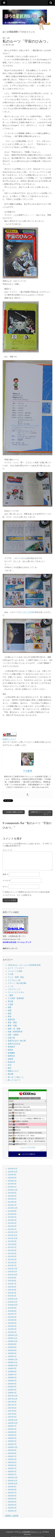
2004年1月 (12, 1511)
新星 (9, 1013)
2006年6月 (12, 1429)
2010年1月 (12, 1332)
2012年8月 (12, 1244)
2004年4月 (12, 1502)
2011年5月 (12, 1290)
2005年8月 (12, 1453)
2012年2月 (12, 1263)
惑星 (9, 1010)
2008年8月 (12, 1371)
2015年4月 (12, 1199)
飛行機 (10, 1074)
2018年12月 (13, 1190)
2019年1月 (12, 1187)
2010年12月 (13, 1299)
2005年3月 (12, 1468)
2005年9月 (12, 1450)
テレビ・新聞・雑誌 (16, 977)
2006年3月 (12, 1438)
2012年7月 (12, 1247)
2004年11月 (12, 1481)
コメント (7, 850)
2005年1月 (12, 1474)
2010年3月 (12, 1326)
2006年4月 (12, 1435)
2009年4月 (12, 1353)
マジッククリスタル (16, 992)
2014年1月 (12, 1205)
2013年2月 (12, 1226)
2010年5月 (12, 1320)
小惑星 (10, 1004)
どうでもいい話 (14, 980)
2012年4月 (12, 1256)
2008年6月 (12, 1378)
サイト (5, 887)
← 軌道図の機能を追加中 (13, 812)
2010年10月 (13, 1305)
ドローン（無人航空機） (18, 983)
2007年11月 (12, 1399)
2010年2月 (12, 1329)
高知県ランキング (9, 739)
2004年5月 (12, 1499)
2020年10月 (13, 1172)
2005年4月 (12, 1465)
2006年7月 (12, 1426)
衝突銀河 (11, 1047)
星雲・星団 (12, 1022)
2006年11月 (12, 1420)
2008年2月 (12, 1390)
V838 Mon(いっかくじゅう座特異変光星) (24, 965)
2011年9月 (12, 1278)
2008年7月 (12, 1375)
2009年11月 (12, 1338)
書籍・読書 (6, 38)
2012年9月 (12, 1241)
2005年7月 (12, 1456)
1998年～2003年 (12, 1516)
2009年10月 (13, 1341)
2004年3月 (12, 1505)
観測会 (10, 1050)
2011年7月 (12, 1284)
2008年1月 (12, 1393)
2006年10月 (13, 1423)
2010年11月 (12, 1302)
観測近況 (11, 1056)
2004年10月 (13, 1484)
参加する (43, 1150)
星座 (9, 1016)
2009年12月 (13, 1335)
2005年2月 (12, 1471)
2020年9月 (12, 1175)
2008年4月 (12, 1384)
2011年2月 (12, 1293)
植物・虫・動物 (14, 1029)
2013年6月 (12, 1214)
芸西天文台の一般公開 (17, 1041)
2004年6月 (12, 1496)
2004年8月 (12, 1490)
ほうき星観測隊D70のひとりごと (30, 1532)
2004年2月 (12, 1508)
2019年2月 (12, 1184)
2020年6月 (12, 1178)
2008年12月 (13, 1359)
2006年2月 (12, 1441)
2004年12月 (13, 1477)
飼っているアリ (14, 1080)
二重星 (10, 995)
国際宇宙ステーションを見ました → (41, 813)
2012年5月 (12, 1253)
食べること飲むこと (16, 1077)
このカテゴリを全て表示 (27, 1147)
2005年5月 (12, 1462)
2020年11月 (12, 1169)
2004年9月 (12, 1487)
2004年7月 (12, 1493)
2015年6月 (12, 1193)
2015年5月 (12, 1196)
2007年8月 (12, 1402)
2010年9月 (12, 1308)
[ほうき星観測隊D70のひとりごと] (26, 18)
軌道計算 (11, 1062)
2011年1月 (12, 1296)
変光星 (10, 1001)
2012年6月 (12, 1250)
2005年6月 (12, 1459)
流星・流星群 (13, 1035)
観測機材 (11, 1053)
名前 (5, 874)
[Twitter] (27, 794)
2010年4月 (12, 1323)
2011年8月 (12, 1281)
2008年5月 (12, 1381)
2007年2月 (12, 1417)
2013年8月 (12, 1211)
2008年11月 (12, 1362)
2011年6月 (12, 1287)
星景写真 (11, 1020)
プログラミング (14, 989)
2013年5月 (12, 1217)
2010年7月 (12, 1314)
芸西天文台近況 (14, 1044)
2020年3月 (12, 1181)
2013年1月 (12, 1229)
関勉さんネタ (13, 1071)
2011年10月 (12, 1275)
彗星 (9, 1007)
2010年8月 (12, 1311)
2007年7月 (12, 1405)
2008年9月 (12, 1368)
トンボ (10, 986)
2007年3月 (12, 1414)
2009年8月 (12, 1347)
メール (6, 880)
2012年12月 (13, 1232)
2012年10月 (13, 1238)
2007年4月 (12, 1411)
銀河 (9, 1068)
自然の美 (11, 1038)
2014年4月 (12, 1202)
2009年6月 (12, 1350)
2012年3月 (12, 1259)
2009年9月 (12, 1344)
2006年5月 (12, 1432)
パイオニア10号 (26, 612)
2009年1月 (12, 1356)
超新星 (10, 1059)
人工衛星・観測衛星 (16, 998)
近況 (9, 1065)
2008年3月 (12, 1387)
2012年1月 (12, 1265)
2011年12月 (12, 1269)
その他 (10, 974)
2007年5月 (12, 1408)
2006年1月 (12, 1444)
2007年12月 (13, 1396)
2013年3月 (12, 1223)
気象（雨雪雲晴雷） (16, 1032)
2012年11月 (12, 1235)
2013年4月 (12, 1220)
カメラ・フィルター (16, 968)
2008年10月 (13, 1365)
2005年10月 (13, 1447)
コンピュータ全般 (15, 971)
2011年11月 (12, 1272)
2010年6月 (12, 1317)
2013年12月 (13, 1208)
